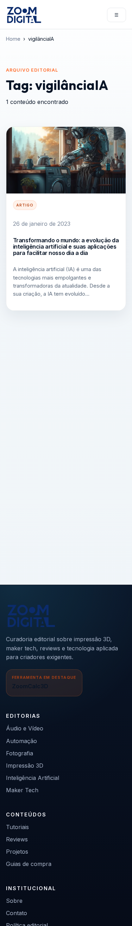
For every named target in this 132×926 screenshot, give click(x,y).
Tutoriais (17, 826)
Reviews (17, 839)
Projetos (17, 851)
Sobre (14, 900)
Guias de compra (28, 863)
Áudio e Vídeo (24, 728)
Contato (16, 913)
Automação (21, 740)
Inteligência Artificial (32, 777)
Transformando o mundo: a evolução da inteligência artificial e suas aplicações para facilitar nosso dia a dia (66, 247)
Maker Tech (22, 790)
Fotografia (19, 753)
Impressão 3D (24, 765)
